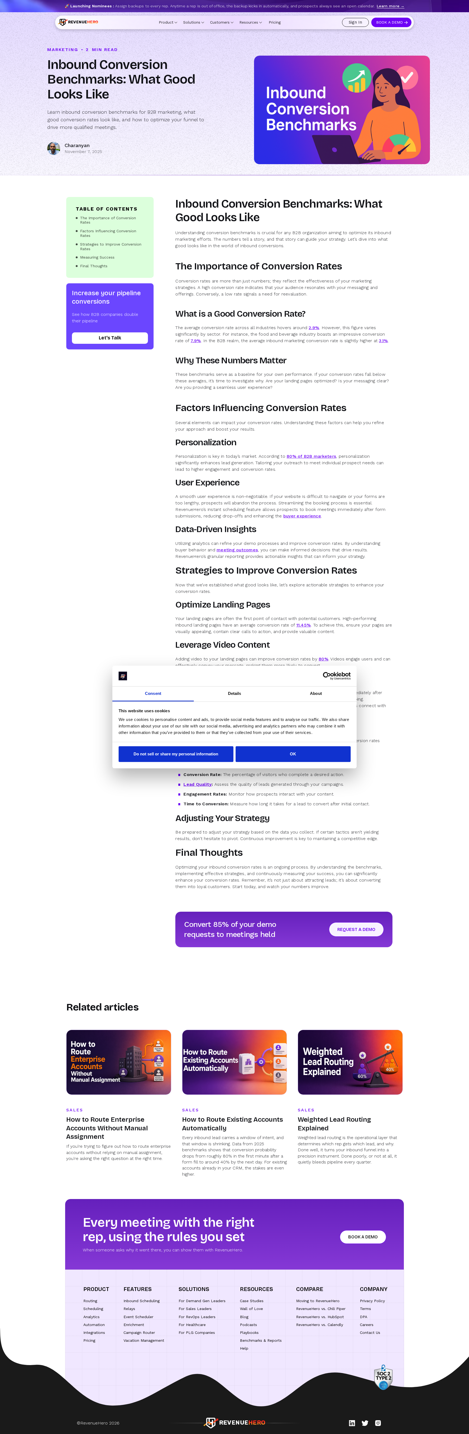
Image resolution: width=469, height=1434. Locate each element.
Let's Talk (110, 338)
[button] (168, 22)
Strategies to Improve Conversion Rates (110, 246)
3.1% (383, 340)
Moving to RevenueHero (318, 1301)
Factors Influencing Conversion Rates (108, 233)
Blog (244, 1317)
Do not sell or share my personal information (176, 754)
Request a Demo (356, 929)
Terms (365, 1308)
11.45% (303, 625)
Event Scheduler (138, 1317)
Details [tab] (234, 693)
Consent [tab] (153, 693)
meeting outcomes (237, 549)
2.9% (314, 327)
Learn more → (390, 6)
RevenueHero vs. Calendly (319, 1324)
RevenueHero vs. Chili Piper (321, 1308)
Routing (90, 1301)
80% (323, 659)
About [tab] (316, 693)
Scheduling (93, 1308)
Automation (94, 1324)
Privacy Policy (372, 1301)
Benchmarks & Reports (261, 1340)
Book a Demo (389, 22)
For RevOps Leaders (197, 1317)
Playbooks (249, 1332)
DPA (363, 1317)
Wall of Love (251, 1308)
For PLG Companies (197, 1332)
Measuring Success (97, 257)
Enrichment (133, 1324)
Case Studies (252, 1301)
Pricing (275, 22)
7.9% (196, 340)
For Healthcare (192, 1324)
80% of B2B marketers (311, 456)
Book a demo (363, 1236)
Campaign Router (139, 1332)
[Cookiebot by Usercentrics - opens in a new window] (327, 676)
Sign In (355, 22)
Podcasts (248, 1324)
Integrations (94, 1332)
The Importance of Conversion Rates (108, 220)
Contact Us (370, 1332)
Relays (129, 1308)
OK (293, 754)
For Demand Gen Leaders (202, 1301)
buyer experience (302, 516)
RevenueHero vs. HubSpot (320, 1317)
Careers (366, 1324)
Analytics (91, 1317)
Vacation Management (143, 1340)
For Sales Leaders (195, 1308)
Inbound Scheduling (141, 1301)
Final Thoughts (93, 266)
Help (244, 1348)
